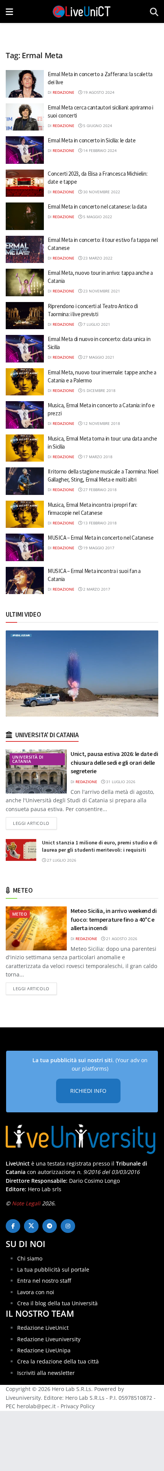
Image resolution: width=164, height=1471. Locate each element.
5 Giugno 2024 (97, 125)
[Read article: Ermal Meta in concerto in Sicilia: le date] (25, 150)
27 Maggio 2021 (98, 357)
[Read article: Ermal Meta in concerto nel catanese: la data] (25, 216)
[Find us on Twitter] (31, 1226)
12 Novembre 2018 (101, 423)
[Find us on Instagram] (68, 1226)
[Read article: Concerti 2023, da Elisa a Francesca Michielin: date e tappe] (25, 183)
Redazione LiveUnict (43, 1327)
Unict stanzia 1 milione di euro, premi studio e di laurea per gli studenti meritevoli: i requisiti (100, 846)
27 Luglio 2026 (61, 860)
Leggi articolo (35, 823)
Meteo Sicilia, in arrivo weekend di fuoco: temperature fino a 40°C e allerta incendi (114, 919)
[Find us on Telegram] (49, 1226)
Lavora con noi (35, 1292)
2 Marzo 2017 (96, 589)
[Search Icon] (154, 11)
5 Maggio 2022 (97, 216)
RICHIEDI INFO (88, 1090)
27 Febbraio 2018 (99, 489)
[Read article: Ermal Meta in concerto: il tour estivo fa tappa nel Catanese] (25, 249)
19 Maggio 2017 (98, 547)
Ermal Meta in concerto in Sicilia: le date (91, 140)
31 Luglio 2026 (120, 781)
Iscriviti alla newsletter (46, 1372)
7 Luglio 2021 (96, 324)
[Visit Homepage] (81, 11)
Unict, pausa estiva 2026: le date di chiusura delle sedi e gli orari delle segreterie (114, 762)
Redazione (63, 92)
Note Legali (26, 1203)
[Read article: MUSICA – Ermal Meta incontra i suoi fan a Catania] (25, 580)
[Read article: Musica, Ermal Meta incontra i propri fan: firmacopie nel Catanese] (25, 514)
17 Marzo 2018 (97, 456)
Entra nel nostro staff (44, 1280)
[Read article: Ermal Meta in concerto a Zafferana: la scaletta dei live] (25, 84)
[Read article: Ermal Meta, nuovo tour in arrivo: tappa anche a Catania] (25, 282)
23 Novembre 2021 (101, 291)
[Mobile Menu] (9, 11)
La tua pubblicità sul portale (53, 1269)
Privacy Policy (78, 1406)
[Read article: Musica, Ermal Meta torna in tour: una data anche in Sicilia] (25, 448)
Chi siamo (29, 1258)
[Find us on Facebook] (13, 1226)
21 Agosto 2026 (121, 938)
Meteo (19, 914)
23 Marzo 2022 (97, 258)
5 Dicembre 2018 (99, 390)
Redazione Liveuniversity (48, 1339)
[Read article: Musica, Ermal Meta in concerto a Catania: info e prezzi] (25, 415)
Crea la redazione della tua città (58, 1361)
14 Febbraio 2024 (99, 150)
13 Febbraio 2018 (99, 523)
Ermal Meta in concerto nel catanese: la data (97, 206)
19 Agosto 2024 (98, 92)
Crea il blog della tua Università (57, 1303)
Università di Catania (27, 759)
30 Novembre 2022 (101, 191)
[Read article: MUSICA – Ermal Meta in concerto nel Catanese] (25, 547)
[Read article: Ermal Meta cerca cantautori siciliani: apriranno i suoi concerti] (25, 117)
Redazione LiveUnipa (44, 1350)
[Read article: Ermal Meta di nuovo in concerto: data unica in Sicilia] (25, 348)
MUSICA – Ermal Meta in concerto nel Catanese (101, 537)
